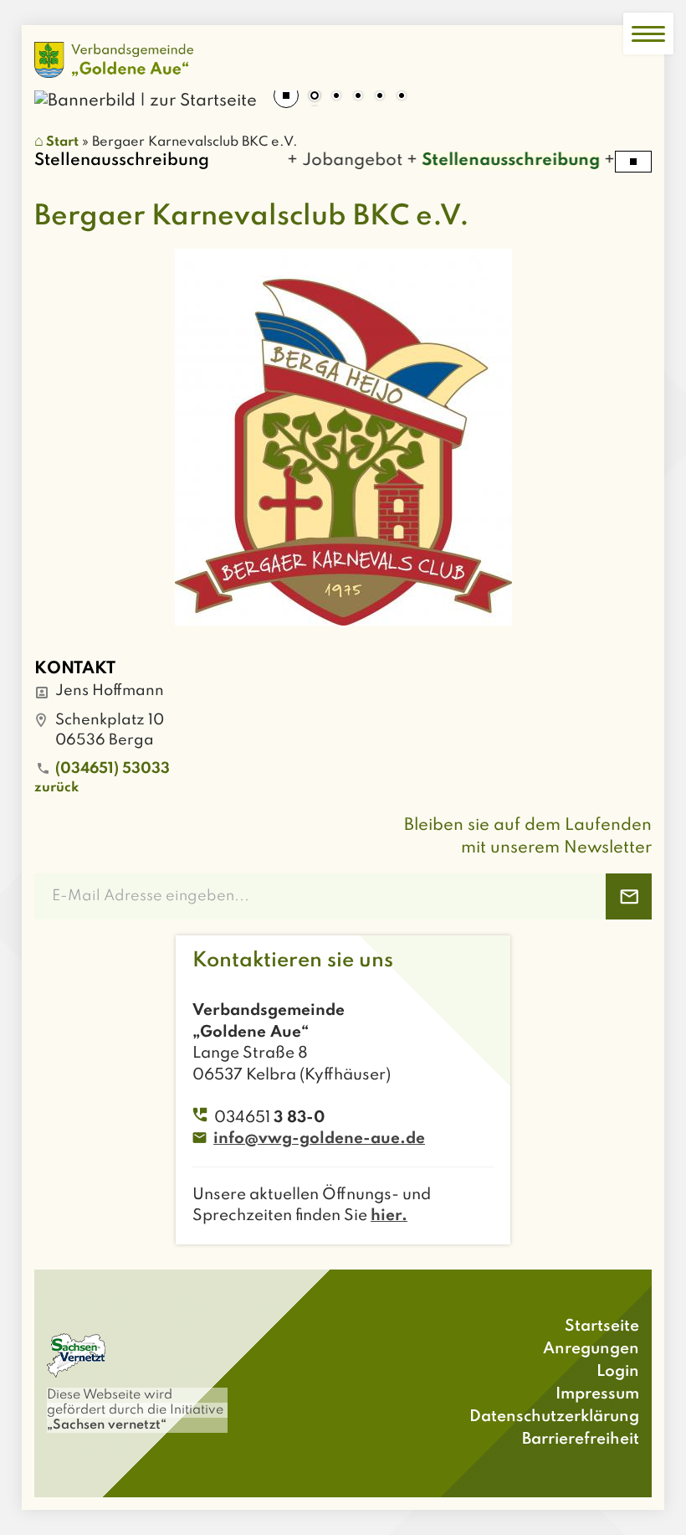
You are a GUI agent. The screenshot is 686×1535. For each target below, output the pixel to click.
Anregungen (591, 1349)
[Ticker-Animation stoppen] (633, 162)
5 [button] (401, 97)
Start (62, 142)
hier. (389, 1215)
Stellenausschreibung (498, 160)
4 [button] (380, 97)
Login (617, 1371)
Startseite (602, 1326)
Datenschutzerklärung (554, 1416)
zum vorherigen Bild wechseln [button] (59, 90)
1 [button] (314, 97)
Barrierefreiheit (580, 1439)
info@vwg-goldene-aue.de (319, 1138)
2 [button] (336, 97)
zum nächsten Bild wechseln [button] (626, 90)
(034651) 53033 (112, 768)
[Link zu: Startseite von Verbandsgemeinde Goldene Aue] (113, 60)
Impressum (597, 1394)
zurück (56, 788)
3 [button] (358, 97)
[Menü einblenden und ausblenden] (648, 33)
